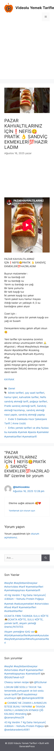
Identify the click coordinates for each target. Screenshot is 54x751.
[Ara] (45, 557)
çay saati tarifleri (34, 392)
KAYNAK (9, 379)
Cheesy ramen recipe (16, 682)
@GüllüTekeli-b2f (14, 677)
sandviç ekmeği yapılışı (31, 414)
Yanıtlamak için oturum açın (22, 510)
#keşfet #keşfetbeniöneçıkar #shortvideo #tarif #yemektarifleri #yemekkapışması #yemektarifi (23, 587)
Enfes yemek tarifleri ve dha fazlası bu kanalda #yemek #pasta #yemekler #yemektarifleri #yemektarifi (26, 432)
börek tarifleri (16, 392)
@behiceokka (21, 487)
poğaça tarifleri (38, 401)
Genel (11, 388)
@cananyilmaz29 (14, 717)
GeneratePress (27, 746)
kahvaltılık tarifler (29, 397)
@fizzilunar (40, 682)
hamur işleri (11, 397)
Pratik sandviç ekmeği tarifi (20, 406)
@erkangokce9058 (32, 698)
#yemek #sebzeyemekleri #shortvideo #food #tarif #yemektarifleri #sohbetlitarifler (26, 607)
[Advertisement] (27, 52)
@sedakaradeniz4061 (17, 729)
